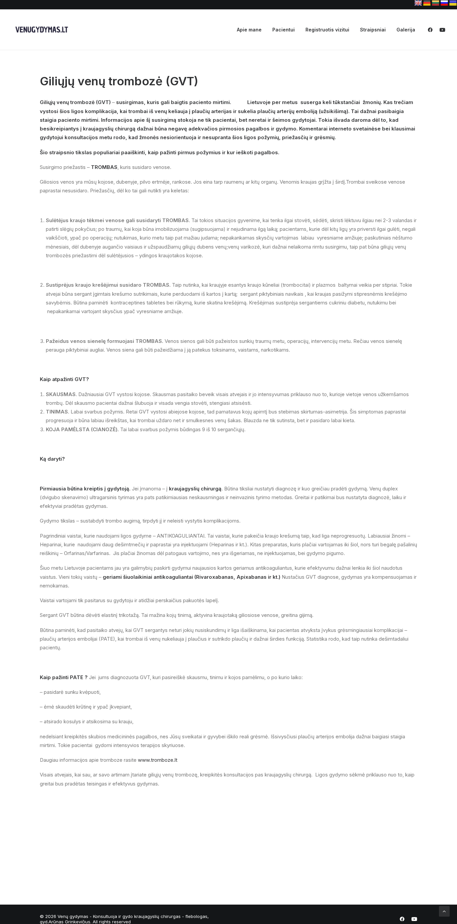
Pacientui (283, 29)
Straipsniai (373, 29)
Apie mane (249, 29)
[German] (427, 3)
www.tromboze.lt (157, 760)
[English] (418, 3)
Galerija (405, 29)
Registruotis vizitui (327, 29)
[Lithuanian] (436, 3)
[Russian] (444, 3)
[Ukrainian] (453, 3)
